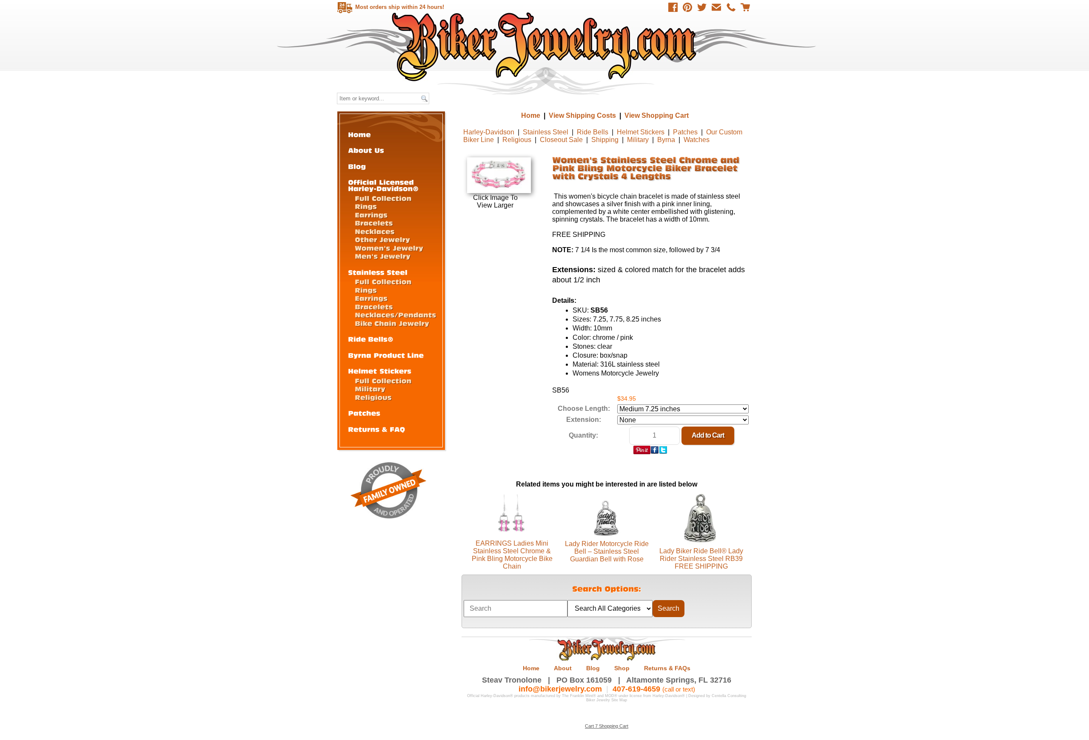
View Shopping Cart (656, 115)
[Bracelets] (374, 222)
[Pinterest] (687, 7)
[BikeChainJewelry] (392, 323)
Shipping (605, 139)
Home (545, 46)
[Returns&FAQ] (376, 429)
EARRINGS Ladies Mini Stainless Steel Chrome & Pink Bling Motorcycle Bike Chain (512, 555)
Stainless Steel (545, 132)
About (563, 668)
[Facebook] (673, 7)
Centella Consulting (729, 696)
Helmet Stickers (640, 132)
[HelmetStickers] (379, 370)
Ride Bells (592, 132)
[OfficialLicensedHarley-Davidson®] (383, 185)
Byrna (666, 139)
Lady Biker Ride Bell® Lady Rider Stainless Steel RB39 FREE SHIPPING (701, 558)
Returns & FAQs (667, 668)
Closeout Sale (561, 139)
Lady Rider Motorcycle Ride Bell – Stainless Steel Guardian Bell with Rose (607, 551)
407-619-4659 (636, 689)
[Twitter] (702, 7)
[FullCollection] (383, 198)
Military (638, 139)
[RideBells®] (370, 338)
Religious (516, 139)
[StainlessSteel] (378, 272)
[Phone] (730, 7)
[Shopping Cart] (745, 7)
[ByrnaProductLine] (386, 355)
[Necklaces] (374, 231)
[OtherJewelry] (382, 239)
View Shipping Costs (582, 115)
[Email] (716, 7)
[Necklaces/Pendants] (395, 314)
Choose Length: (584, 408)
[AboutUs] (366, 150)
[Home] (359, 134)
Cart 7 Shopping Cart (606, 726)
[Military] (370, 388)
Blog (593, 668)
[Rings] (366, 206)
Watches (697, 139)
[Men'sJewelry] (383, 255)
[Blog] (357, 166)
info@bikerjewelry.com (560, 689)
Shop (622, 668)
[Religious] (373, 397)
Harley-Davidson (488, 132)
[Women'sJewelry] (389, 247)
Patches (685, 132)
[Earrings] (371, 214)
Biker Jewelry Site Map (606, 700)
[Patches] (364, 412)
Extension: (583, 419)
